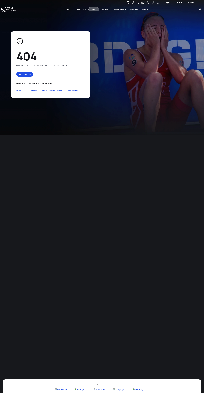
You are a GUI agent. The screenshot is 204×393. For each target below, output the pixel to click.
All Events (19, 90)
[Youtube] (142, 3)
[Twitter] (138, 3)
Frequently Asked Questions (52, 90)
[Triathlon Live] (192, 2)
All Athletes (33, 90)
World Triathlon (9, 9)
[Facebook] (133, 3)
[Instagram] (127, 3)
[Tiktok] (153, 3)
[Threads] (148, 3)
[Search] (200, 9)
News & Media (73, 90)
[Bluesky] (158, 3)
